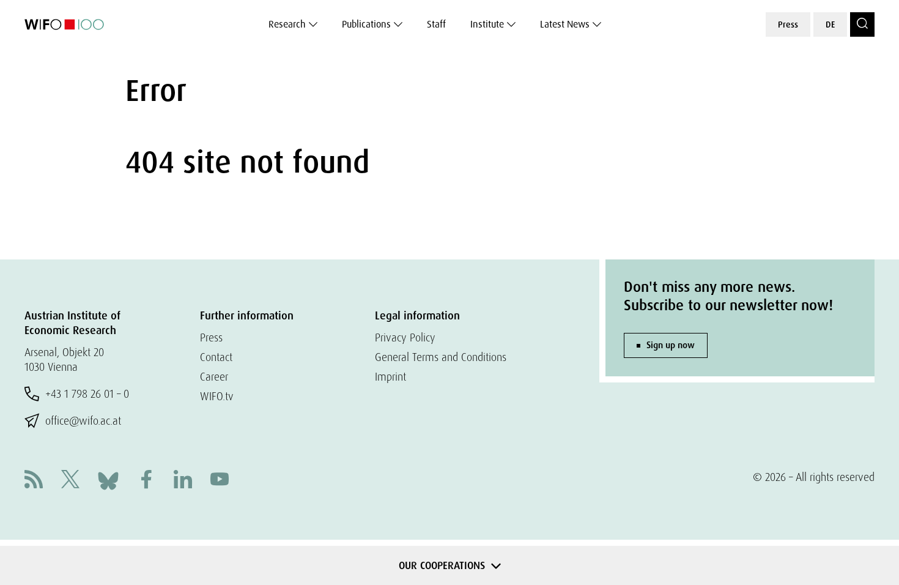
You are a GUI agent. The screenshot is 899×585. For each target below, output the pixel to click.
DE (830, 24)
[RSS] (33, 481)
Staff (436, 24)
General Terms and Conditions (440, 357)
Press (788, 24)
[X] (70, 481)
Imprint (390, 377)
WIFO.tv (217, 396)
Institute (487, 24)
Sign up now (670, 345)
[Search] (862, 24)
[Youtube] (219, 481)
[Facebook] (146, 481)
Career (214, 377)
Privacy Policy (405, 337)
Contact (216, 357)
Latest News (565, 24)
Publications (366, 24)
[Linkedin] (183, 481)
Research (287, 24)
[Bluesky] (108, 479)
